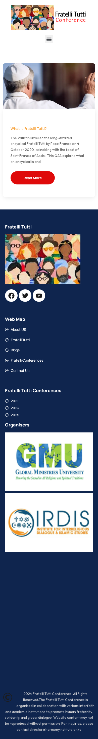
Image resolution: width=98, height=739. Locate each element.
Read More (33, 177)
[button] (49, 39)
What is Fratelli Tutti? (29, 128)
